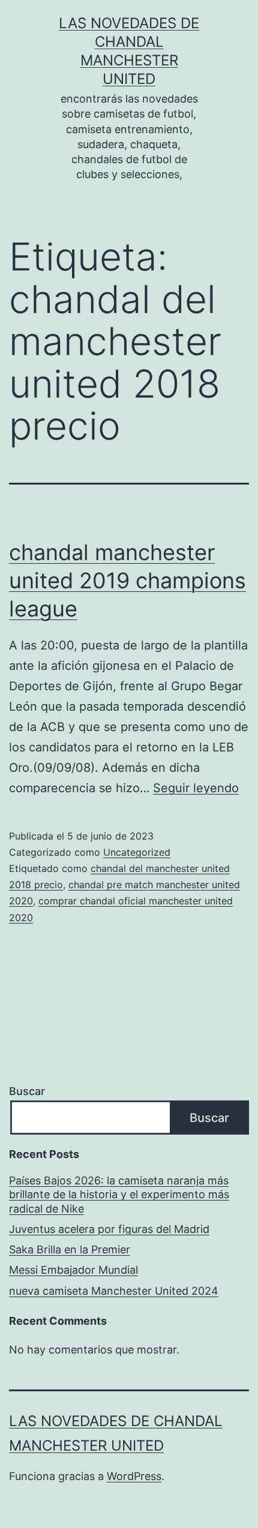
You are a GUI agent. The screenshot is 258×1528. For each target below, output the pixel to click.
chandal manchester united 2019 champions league (127, 580)
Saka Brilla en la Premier (69, 1249)
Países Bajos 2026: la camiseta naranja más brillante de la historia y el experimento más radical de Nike (119, 1194)
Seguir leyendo (196, 788)
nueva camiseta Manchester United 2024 (113, 1291)
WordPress (134, 1476)
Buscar (27, 1091)
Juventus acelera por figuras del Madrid (109, 1229)
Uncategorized (136, 852)
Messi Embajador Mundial (73, 1270)
